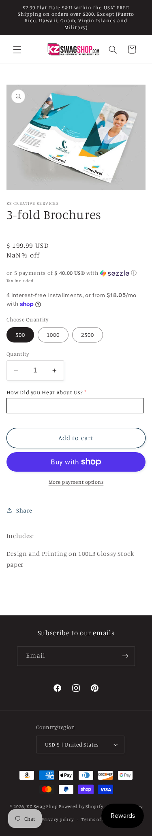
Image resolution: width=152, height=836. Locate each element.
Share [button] (24, 510)
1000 (53, 334)
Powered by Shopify (81, 807)
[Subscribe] (125, 656)
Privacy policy (57, 819)
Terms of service (100, 819)
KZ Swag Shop (42, 807)
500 (20, 334)
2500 (87, 334)
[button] (17, 49)
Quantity (17, 354)
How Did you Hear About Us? (44, 392)
